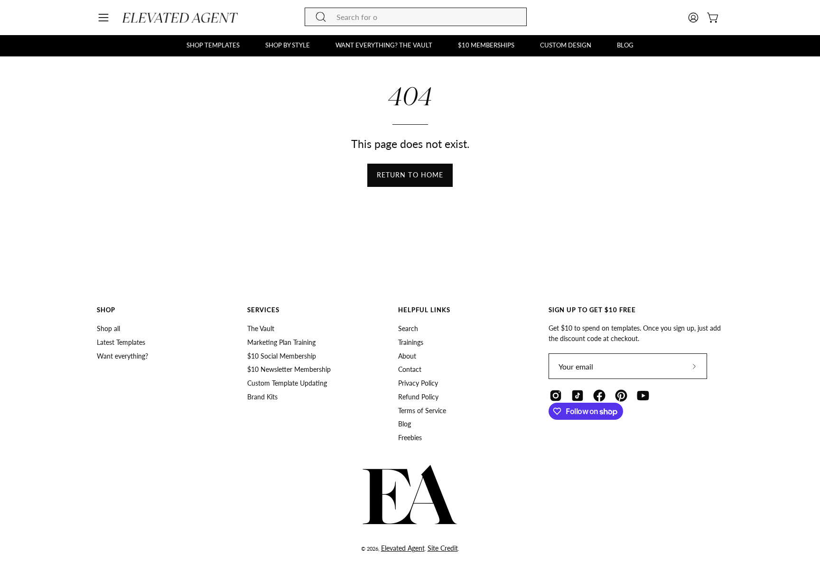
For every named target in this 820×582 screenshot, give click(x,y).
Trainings (410, 342)
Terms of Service (422, 410)
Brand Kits (262, 397)
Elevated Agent (403, 548)
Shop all (108, 328)
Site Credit (443, 548)
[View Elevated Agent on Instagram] (556, 395)
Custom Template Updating (287, 383)
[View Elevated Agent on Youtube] (643, 395)
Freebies (410, 438)
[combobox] (416, 17)
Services (263, 310)
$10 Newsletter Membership (289, 370)
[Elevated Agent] (181, 18)
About (407, 356)
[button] (213, 45)
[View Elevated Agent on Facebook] (599, 395)
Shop (106, 310)
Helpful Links (424, 310)
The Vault (260, 328)
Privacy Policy (418, 383)
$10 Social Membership (281, 356)
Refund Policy (418, 397)
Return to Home (410, 175)
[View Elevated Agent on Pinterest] (621, 395)
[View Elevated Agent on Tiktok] (577, 395)
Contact (409, 370)
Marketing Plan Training (281, 342)
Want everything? (122, 356)
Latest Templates (121, 342)
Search (408, 328)
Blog (404, 424)
